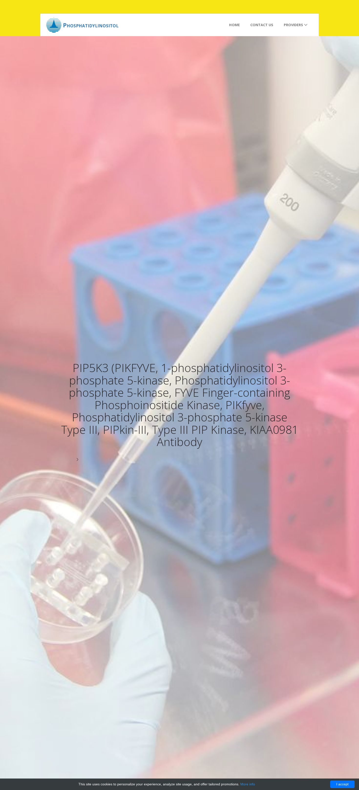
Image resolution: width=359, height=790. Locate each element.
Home (234, 24)
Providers (294, 24)
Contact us (261, 24)
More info (247, 784)
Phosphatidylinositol (90, 25)
